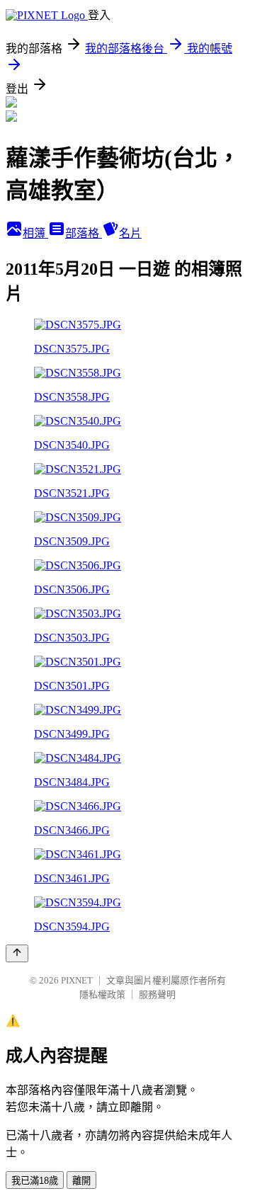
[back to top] (17, 953)
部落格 (83, 233)
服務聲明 (157, 994)
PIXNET (77, 980)
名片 (130, 233)
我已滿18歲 (34, 1180)
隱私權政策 (102, 994)
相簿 (35, 233)
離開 (81, 1180)
